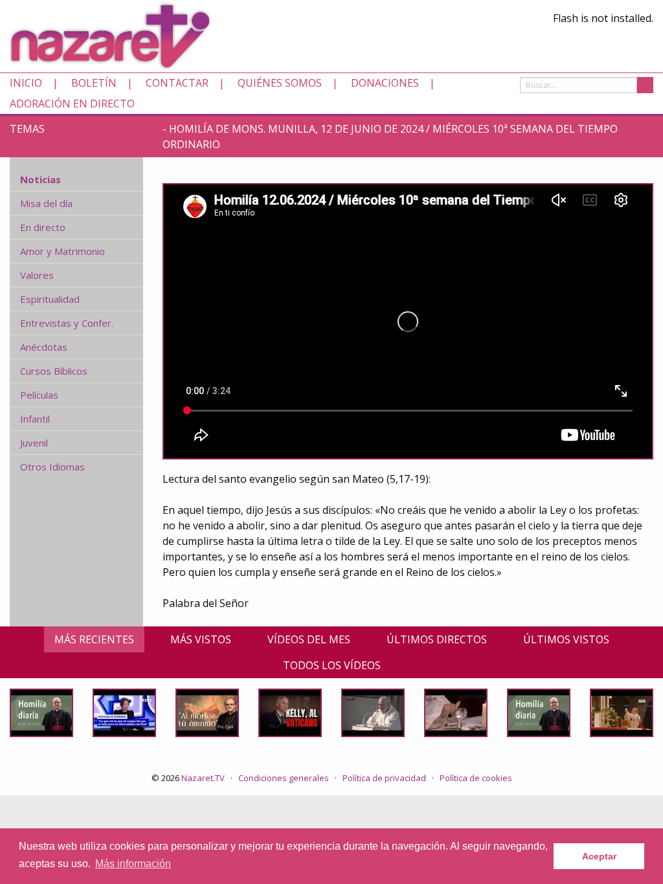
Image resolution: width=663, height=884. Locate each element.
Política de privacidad (384, 778)
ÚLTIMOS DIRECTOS (437, 639)
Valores (37, 275)
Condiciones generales (283, 778)
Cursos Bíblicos (53, 370)
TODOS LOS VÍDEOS (332, 665)
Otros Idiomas (52, 466)
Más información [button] (133, 863)
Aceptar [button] (599, 856)
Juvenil (34, 442)
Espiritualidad (50, 299)
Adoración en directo (72, 103)
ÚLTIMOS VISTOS (566, 639)
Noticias (40, 179)
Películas (39, 394)
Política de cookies (476, 778)
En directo (42, 227)
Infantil (35, 418)
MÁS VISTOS (200, 639)
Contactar (177, 83)
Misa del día (46, 203)
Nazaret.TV (203, 778)
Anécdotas (43, 346)
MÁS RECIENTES (94, 639)
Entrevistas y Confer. (66, 322)
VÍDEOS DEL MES (308, 639)
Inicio (26, 83)
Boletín (94, 83)
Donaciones (385, 83)
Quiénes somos (280, 83)
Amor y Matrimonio (62, 251)
